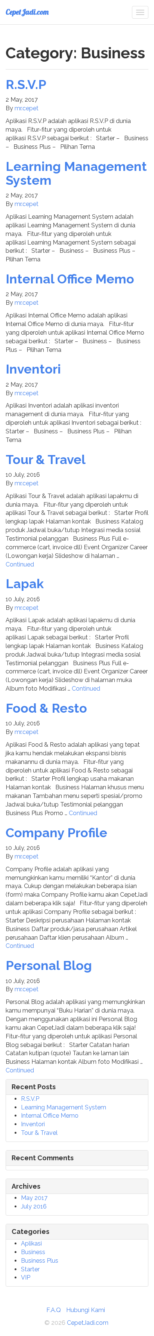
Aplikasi (31, 1243)
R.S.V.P (26, 84)
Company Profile (56, 832)
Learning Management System (76, 173)
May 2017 (34, 1197)
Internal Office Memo (70, 278)
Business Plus (39, 1260)
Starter (30, 1269)
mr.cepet (26, 108)
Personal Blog (49, 965)
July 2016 (34, 1206)
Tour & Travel (46, 459)
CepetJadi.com (27, 11)
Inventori (33, 369)
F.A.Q (53, 1310)
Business (33, 1252)
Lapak (25, 583)
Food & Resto (46, 708)
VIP (25, 1277)
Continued (20, 564)
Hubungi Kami (85, 1310)
